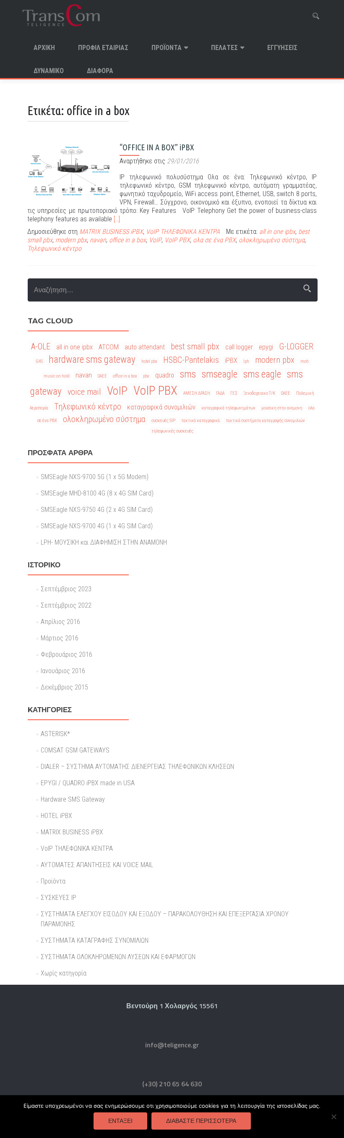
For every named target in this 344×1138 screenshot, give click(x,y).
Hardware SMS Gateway (73, 799)
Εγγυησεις (282, 48)
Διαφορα (100, 71)
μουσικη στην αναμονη (281, 408)
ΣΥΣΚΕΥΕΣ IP (58, 898)
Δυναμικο (49, 71)
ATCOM (109, 347)
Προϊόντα (166, 48)
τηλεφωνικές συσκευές (172, 431)
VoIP (155, 240)
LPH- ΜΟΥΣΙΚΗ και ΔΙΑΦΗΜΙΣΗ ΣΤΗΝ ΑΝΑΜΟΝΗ (104, 542)
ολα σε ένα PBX (214, 240)
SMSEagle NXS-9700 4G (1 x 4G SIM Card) (97, 526)
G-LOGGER (296, 346)
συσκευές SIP (163, 420)
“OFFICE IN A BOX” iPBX (157, 147)
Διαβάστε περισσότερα (201, 1120)
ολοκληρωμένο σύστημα (272, 240)
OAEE (102, 376)
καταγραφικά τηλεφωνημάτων (228, 408)
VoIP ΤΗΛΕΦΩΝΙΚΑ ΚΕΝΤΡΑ (183, 232)
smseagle (219, 374)
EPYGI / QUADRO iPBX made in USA (88, 783)
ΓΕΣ (233, 393)
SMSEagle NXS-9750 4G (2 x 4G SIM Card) (97, 510)
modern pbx (71, 240)
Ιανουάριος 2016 (63, 671)
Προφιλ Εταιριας (103, 48)
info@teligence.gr (172, 1045)
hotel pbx (149, 361)
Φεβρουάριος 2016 (66, 654)
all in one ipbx (277, 232)
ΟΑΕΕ (285, 393)
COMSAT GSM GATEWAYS (75, 750)
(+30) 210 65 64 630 (172, 1084)
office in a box (127, 240)
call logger (239, 347)
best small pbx (195, 346)
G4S (39, 361)
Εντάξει (120, 1120)
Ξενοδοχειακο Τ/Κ (259, 393)
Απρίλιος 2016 (60, 622)
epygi (266, 347)
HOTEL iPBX (56, 816)
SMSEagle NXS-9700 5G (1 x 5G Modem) (95, 477)
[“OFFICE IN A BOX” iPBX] (69, 170)
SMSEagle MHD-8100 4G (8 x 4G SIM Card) (97, 493)
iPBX (231, 360)
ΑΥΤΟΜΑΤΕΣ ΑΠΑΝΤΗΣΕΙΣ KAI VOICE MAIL (97, 865)
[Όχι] (333, 1116)
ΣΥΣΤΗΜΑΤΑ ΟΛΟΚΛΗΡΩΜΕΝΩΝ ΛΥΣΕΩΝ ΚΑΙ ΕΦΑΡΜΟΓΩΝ (118, 957)
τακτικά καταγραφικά (200, 420)
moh (304, 361)
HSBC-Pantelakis (191, 360)
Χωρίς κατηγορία (63, 973)
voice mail (84, 392)
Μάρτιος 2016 (59, 638)
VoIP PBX (177, 240)
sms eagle (262, 374)
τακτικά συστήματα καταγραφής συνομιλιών (265, 420)
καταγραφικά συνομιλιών (161, 407)
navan (98, 240)
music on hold (57, 376)
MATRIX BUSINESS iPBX (111, 232)
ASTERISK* (55, 734)
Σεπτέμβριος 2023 (66, 589)
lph (246, 361)
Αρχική (44, 48)
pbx (146, 376)
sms (188, 374)
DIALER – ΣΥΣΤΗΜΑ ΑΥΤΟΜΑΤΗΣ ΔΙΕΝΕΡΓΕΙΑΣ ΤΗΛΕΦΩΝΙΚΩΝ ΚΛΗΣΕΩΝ (137, 767)
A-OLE (40, 346)
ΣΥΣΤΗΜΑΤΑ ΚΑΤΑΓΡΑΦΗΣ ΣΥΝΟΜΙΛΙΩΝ (95, 940)
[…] (117, 219)
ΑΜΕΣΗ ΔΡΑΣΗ (196, 393)
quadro (164, 375)
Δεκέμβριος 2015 (64, 687)
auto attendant (145, 347)
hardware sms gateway (92, 359)
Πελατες (224, 48)
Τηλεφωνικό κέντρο (54, 248)
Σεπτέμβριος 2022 (66, 605)
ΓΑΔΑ (220, 393)
